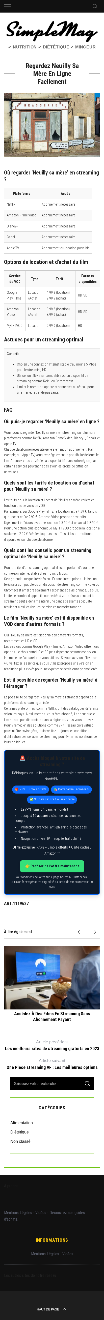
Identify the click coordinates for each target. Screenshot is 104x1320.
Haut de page (48, 1309)
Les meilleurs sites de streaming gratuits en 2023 (52, 1045)
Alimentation (21, 1123)
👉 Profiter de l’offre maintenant (52, 866)
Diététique (19, 1132)
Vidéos (40, 1212)
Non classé (20, 1141)
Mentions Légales (18, 1212)
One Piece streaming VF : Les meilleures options (52, 1064)
